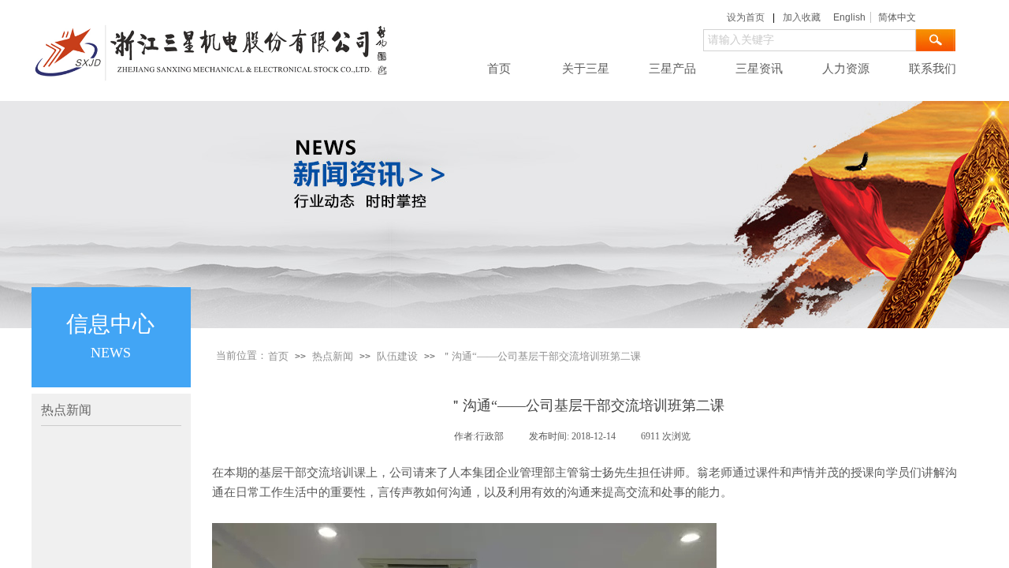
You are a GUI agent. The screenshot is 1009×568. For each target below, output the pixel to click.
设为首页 (746, 17)
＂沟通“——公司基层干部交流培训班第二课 (541, 356)
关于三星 (585, 68)
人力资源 (845, 68)
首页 (499, 68)
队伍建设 (397, 356)
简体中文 (897, 17)
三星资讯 (759, 68)
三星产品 (672, 68)
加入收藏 (802, 17)
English (849, 17)
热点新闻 (332, 356)
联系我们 (932, 68)
